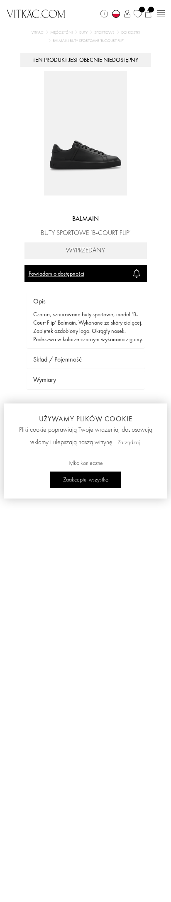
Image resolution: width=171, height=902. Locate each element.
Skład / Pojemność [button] (57, 359)
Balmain (85, 218)
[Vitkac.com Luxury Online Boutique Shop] (36, 13)
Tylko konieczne (85, 463)
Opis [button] (39, 301)
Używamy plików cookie (85, 418)
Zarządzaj (128, 442)
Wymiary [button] (44, 379)
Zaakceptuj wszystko (85, 480)
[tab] (85, 301)
